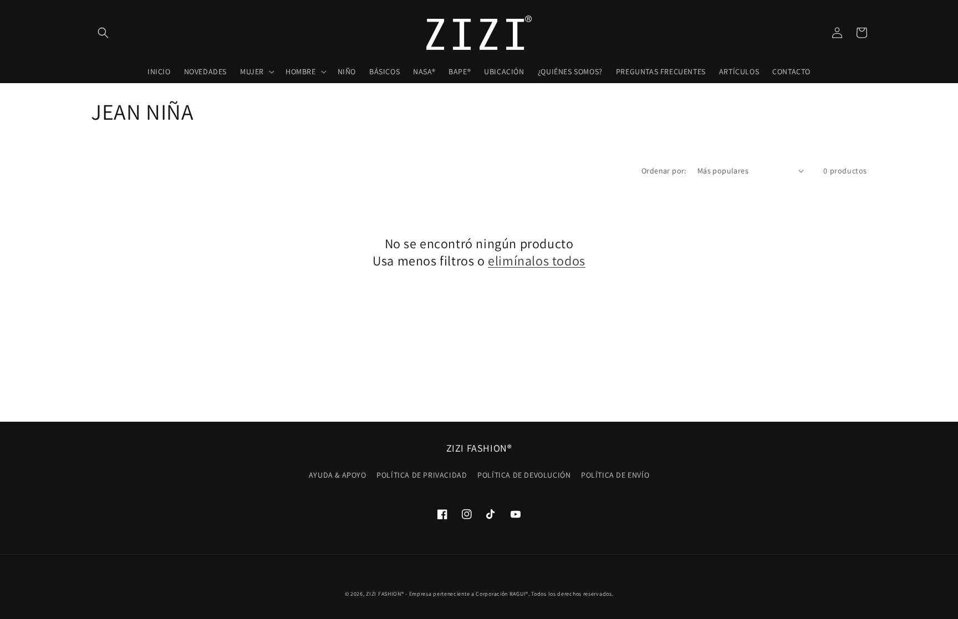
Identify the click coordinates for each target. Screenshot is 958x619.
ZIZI (371, 593)
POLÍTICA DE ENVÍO (615, 475)
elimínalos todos (536, 260)
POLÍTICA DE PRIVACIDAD (421, 475)
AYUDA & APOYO (337, 475)
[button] (103, 33)
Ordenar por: (663, 171)
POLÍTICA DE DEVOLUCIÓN (523, 475)
